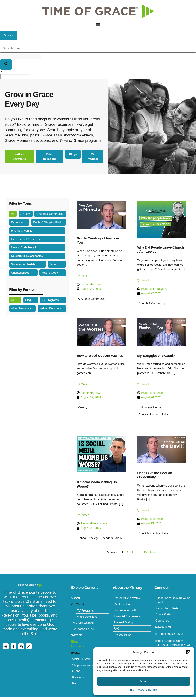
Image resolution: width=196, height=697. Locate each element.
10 (145, 552)
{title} (132, 690)
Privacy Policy (143, 690)
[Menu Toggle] (98, 24)
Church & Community (50, 213)
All (12, 213)
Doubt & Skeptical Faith (47, 222)
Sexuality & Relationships (27, 255)
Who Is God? (49, 272)
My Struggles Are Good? (156, 356)
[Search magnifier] (6, 64)
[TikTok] (29, 646)
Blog (28, 300)
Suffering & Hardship (24, 264)
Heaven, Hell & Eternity (25, 239)
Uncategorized (20, 272)
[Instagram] (21, 646)
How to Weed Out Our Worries (100, 356)
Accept (143, 681)
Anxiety (25, 213)
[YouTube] (6, 646)
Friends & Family (21, 230)
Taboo (53, 264)
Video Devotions (21, 308)
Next (153, 552)
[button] (188, 652)
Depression (18, 222)
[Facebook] (13, 646)
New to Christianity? (23, 247)
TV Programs (50, 300)
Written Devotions (51, 308)
